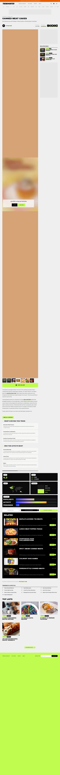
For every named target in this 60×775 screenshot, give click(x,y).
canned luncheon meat (11, 393)
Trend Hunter (4, 16)
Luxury (43, 6)
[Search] (51, 4)
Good (39, 6)
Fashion (47, 6)
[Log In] (54, 4)
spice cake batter (27, 399)
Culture (20, 6)
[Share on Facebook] (52, 26)
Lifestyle (8, 16)
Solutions (30, 3)
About (40, 3)
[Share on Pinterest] (57, 26)
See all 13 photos (8, 417)
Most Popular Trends (23, 581)
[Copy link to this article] (48, 26)
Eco (36, 6)
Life (17, 6)
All (3, 6)
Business (32, 6)
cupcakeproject (43, 26)
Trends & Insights (22, 3)
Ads (28, 6)
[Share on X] (54, 26)
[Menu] (57, 3)
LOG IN (14, 204)
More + (58, 6)
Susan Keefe (9, 25)
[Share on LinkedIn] (50, 26)
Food (11, 16)
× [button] (58, 1)
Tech (14, 6)
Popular (7, 6)
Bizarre (51, 6)
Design (25, 6)
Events (35, 3)
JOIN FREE (22, 204)
